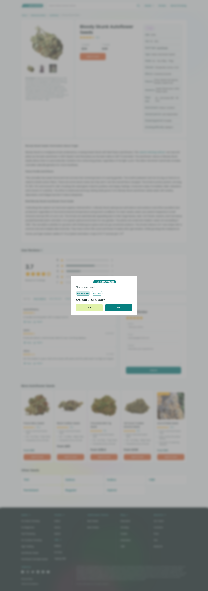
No (89, 307)
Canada (97, 293)
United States (83, 293)
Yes (118, 307)
